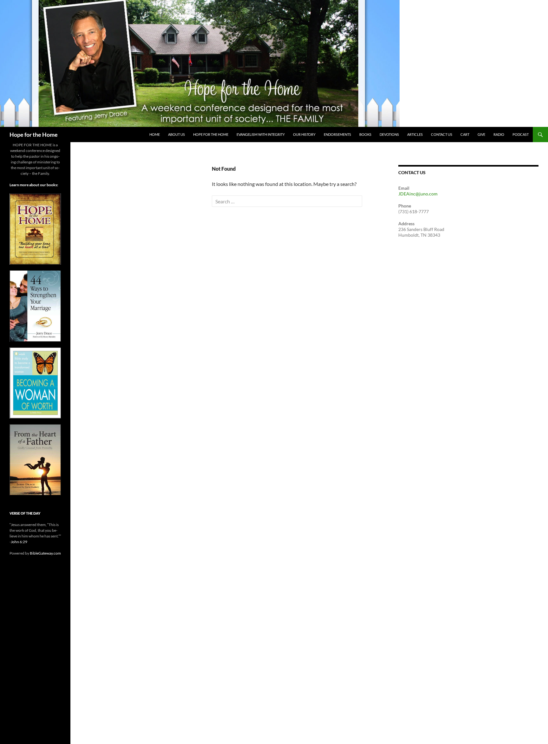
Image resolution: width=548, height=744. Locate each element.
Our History (304, 134)
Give (481, 134)
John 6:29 (19, 541)
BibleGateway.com (45, 553)
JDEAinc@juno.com (418, 193)
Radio (498, 134)
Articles (415, 134)
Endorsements (337, 134)
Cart (464, 134)
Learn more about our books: (34, 184)
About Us (176, 134)
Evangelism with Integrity (261, 134)
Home (154, 134)
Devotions (389, 134)
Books (365, 134)
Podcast (520, 134)
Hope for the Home (34, 134)
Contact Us (441, 134)
